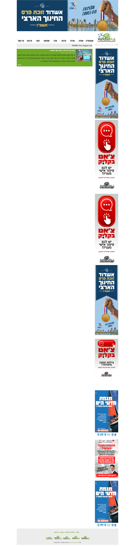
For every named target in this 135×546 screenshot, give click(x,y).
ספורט (81, 41)
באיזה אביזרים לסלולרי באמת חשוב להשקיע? (62, 50)
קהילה (72, 41)
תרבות (64, 41)
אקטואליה (89, 41)
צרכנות (29, 41)
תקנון (61, 532)
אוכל (55, 41)
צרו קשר (21, 41)
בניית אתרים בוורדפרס (74, 542)
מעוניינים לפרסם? (69, 532)
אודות (77, 532)
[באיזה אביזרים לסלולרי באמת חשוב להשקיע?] (84, 55)
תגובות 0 (62, 52)
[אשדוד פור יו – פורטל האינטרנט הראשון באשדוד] (108, 37)
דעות (38, 41)
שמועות (47, 41)
